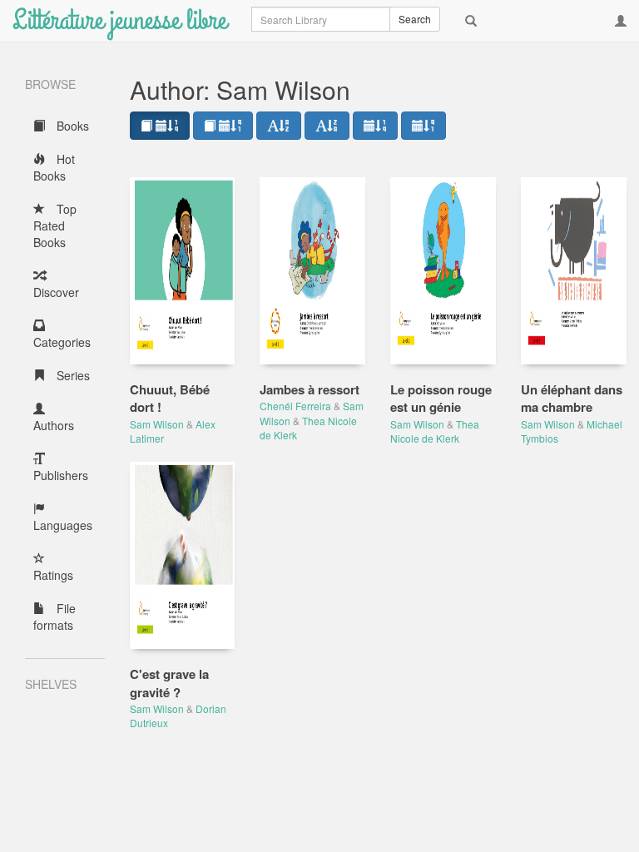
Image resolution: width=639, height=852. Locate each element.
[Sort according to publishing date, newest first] (375, 125)
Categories (62, 342)
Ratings (53, 575)
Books (71, 125)
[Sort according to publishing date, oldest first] (423, 125)
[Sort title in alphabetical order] (278, 125)
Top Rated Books (55, 225)
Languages (62, 525)
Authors (53, 425)
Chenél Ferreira (295, 406)
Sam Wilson (157, 424)
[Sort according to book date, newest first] (160, 125)
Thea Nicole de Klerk (434, 431)
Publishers (60, 475)
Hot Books (54, 167)
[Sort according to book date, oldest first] (223, 125)
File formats (54, 616)
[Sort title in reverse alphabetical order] (327, 125)
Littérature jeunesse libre (119, 20)
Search (415, 19)
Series (71, 375)
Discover (56, 292)
